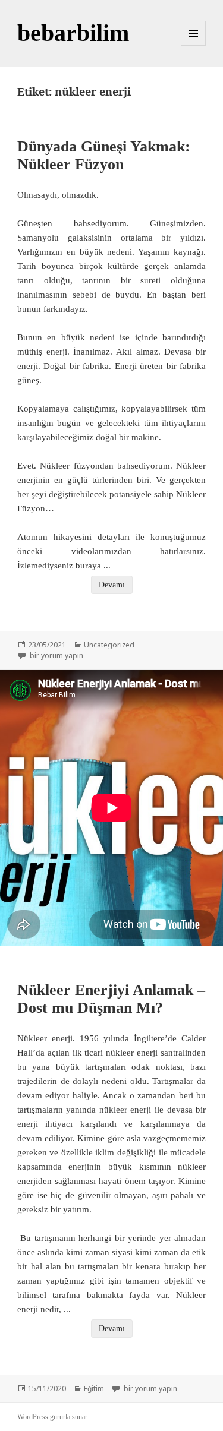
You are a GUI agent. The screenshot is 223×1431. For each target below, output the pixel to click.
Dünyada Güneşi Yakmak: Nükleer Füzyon (103, 155)
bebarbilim (73, 33)
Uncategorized (109, 645)
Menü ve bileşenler (193, 45)
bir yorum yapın (55, 655)
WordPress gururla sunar (52, 1417)
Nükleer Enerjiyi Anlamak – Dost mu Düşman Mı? (111, 998)
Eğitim (94, 1388)
